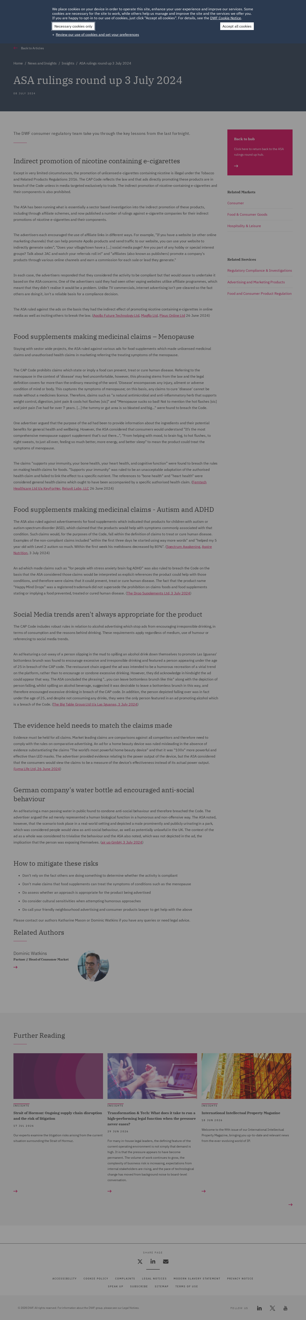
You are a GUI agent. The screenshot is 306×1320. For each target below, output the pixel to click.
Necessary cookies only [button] (73, 26)
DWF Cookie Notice (225, 18)
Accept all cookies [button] (237, 26)
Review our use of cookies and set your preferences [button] (97, 34)
